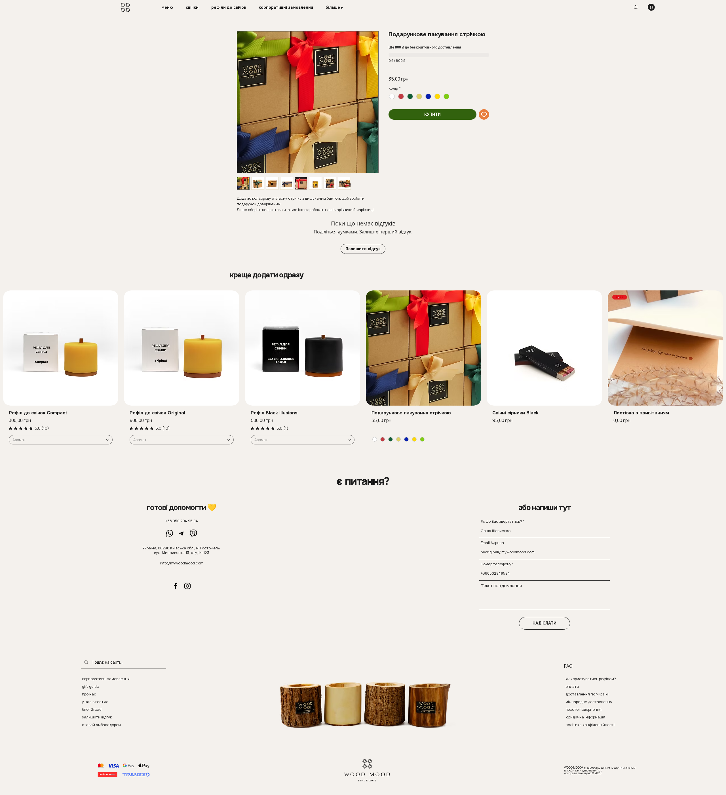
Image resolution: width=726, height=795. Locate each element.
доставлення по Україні (587, 694)
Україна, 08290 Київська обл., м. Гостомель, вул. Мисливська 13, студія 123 (181, 550)
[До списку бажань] (484, 114)
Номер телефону (496, 564)
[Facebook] (175, 586)
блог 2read (92, 709)
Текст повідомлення (501, 585)
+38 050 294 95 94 (181, 520)
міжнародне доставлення (588, 701)
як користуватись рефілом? (590, 678)
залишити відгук (97, 717)
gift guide (90, 686)
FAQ (568, 666)
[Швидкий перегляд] (60, 348)
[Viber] (193, 533)
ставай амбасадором (101, 724)
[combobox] (61, 440)
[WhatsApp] (169, 533)
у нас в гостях (95, 701)
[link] (29, 428)
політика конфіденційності (590, 724)
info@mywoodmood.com (181, 563)
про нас (89, 694)
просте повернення (583, 709)
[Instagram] (187, 586)
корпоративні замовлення (106, 678)
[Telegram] (181, 533)
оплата (572, 686)
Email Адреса (492, 543)
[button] (169, 7)
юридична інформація (585, 717)
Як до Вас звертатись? (501, 521)
